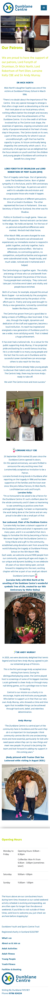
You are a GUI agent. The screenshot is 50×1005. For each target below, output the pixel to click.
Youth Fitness (8, 964)
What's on (7, 938)
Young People (9, 959)
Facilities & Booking (11, 970)
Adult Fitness (8, 954)
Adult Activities (9, 949)
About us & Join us (11, 943)
